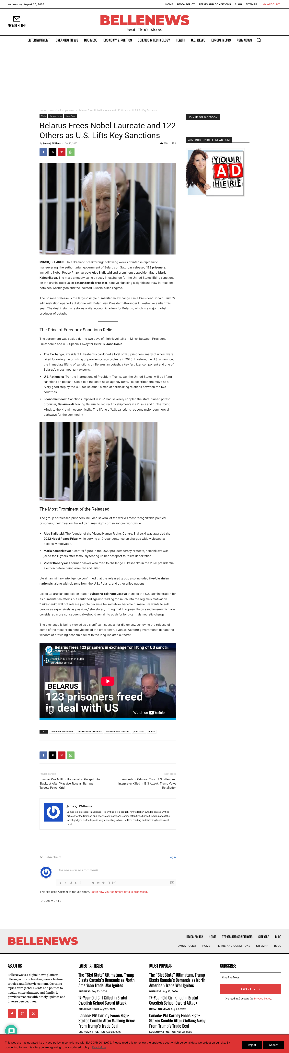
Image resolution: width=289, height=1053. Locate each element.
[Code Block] (98, 883)
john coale (138, 731)
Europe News (67, 110)
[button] (258, 40)
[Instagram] (22, 1013)
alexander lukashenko (62, 731)
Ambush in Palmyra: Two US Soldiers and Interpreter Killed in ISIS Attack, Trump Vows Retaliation (147, 783)
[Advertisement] (144, 74)
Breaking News (88, 1009)
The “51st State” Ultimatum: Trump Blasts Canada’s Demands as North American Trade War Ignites (106, 980)
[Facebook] (43, 152)
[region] (144, 1043)
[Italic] (65, 883)
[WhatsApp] (71, 152)
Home (43, 110)
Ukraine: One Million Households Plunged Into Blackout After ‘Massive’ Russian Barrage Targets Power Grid (70, 783)
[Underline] (71, 883)
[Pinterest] (61, 152)
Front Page (70, 116)
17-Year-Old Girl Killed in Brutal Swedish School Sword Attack (102, 1000)
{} (109, 882)
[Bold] (60, 883)
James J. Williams (52, 143)
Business (84, 991)
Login (172, 857)
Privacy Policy (262, 998)
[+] (114, 882)
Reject (252, 1045)
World (53, 110)
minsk (151, 731)
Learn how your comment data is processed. (119, 891)
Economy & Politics (91, 1031)
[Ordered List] (82, 883)
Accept (273, 1045)
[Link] (104, 883)
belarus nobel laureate (117, 731)
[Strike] (76, 883)
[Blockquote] (93, 883)
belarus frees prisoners (90, 731)
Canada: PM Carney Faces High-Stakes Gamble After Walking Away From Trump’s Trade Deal (106, 1021)
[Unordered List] (87, 883)
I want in (248, 989)
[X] (52, 152)
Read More (99, 1047)
